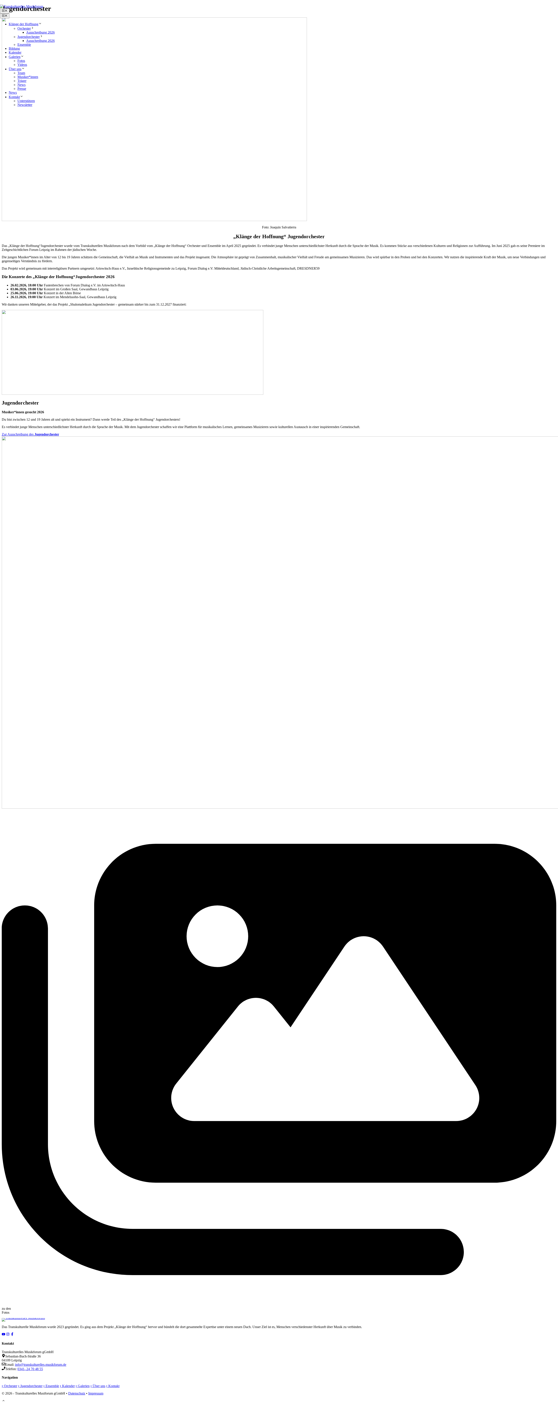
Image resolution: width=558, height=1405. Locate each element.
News (21, 85)
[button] (3, 1401)
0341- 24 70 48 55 (30, 1369)
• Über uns (97, 1386)
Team (21, 73)
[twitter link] (3, 1335)
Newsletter (24, 105)
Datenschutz (76, 1393)
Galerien (14, 57)
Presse (21, 88)
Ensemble (24, 44)
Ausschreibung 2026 (40, 32)
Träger (21, 81)
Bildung (14, 48)
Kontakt (14, 97)
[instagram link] (8, 1335)
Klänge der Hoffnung (23, 24)
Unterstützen (26, 101)
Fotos (21, 61)
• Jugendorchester (30, 1386)
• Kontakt (112, 1386)
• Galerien (83, 1386)
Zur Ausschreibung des (30, 434)
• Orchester (9, 1386)
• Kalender (67, 1386)
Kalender (15, 52)
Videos (22, 64)
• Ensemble (51, 1386)
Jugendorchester (28, 37)
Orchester (24, 28)
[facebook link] (12, 1335)
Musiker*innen (27, 77)
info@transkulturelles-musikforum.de (40, 1364)
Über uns (15, 69)
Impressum (95, 1393)
